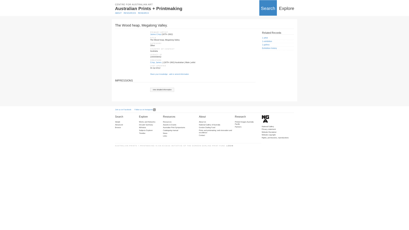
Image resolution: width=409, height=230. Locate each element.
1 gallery (266, 45)
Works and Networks (147, 122)
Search (268, 8)
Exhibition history (269, 48)
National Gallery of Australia (209, 125)
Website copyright (269, 135)
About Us (202, 122)
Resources (130, 13)
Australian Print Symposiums (174, 127)
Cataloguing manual (170, 130)
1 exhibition (267, 41)
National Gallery (268, 126)
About (118, 13)
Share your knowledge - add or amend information (169, 74)
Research (143, 13)
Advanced (119, 125)
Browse (118, 127)
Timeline (142, 133)
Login (230, 146)
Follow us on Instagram (144, 110)
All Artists (142, 127)
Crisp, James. (156, 62)
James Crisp (155, 34)
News (165, 133)
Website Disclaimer (269, 132)
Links (165, 136)
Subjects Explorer (146, 130)
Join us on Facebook (123, 110)
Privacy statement (269, 129)
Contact (202, 135)
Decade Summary (146, 125)
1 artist (265, 38)
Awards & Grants (169, 125)
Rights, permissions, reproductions (275, 138)
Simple (117, 122)
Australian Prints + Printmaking (148, 8)
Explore (286, 8)
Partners (238, 127)
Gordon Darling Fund (207, 127)
